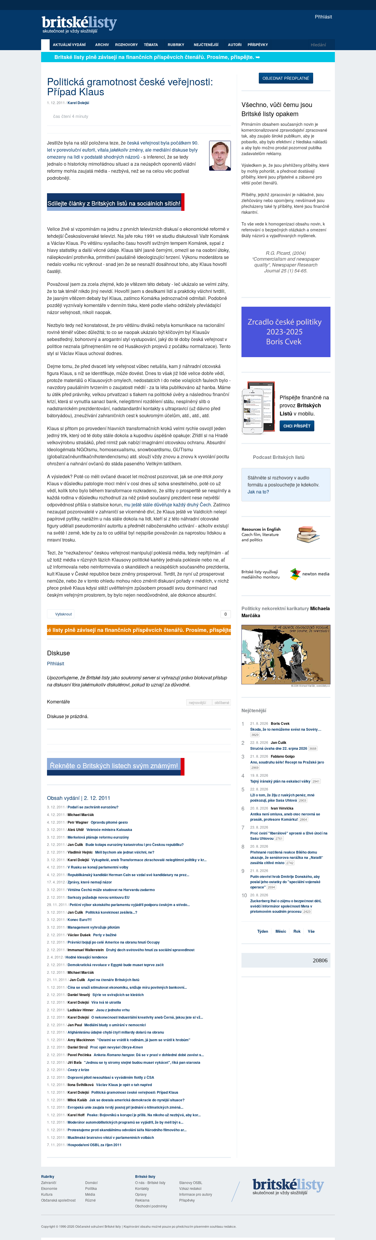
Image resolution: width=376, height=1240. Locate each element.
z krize (78, 1069)
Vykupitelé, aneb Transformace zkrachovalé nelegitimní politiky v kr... (149, 859)
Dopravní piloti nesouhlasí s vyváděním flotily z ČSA (111, 1077)
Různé (90, 1199)
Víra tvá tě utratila (106, 1002)
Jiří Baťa (75, 1062)
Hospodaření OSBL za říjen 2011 (95, 1144)
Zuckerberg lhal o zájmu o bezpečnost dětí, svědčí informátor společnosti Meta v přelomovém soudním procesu (285, 906)
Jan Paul (75, 1024)
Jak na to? (258, 491)
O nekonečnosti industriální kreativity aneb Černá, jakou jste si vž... (147, 1017)
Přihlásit (323, 16)
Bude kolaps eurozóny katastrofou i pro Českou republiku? (134, 844)
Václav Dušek (79, 934)
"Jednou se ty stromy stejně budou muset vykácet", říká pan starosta (142, 1062)
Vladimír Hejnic (80, 852)
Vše (311, 931)
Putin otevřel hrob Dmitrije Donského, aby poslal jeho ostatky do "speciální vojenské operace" (285, 882)
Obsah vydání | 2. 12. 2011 (78, 797)
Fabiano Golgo (283, 756)
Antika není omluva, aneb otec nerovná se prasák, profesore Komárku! (285, 816)
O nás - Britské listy (150, 1182)
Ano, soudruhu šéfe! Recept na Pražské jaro (287, 764)
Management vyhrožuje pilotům (94, 927)
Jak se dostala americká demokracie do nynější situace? (136, 1099)
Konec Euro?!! (80, 919)
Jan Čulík (75, 844)
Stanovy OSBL (190, 1182)
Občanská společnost (58, 1199)
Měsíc (281, 931)
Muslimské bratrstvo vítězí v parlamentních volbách (111, 1137)
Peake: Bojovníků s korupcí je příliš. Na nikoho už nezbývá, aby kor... (144, 1114)
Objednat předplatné (286, 78)
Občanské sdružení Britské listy (98, 1226)
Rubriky (176, 44)
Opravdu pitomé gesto (109, 822)
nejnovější (198, 702)
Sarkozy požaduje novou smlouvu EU (99, 897)
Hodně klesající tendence (87, 957)
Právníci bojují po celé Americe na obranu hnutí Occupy (114, 942)
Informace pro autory (195, 1194)
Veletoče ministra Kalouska (109, 829)
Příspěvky (258, 44)
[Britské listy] (115, 202)
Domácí (91, 1182)
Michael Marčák (81, 814)
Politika (91, 1188)
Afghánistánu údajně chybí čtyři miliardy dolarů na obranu (116, 1032)
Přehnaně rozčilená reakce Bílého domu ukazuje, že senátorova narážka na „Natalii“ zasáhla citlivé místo (286, 857)
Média (90, 1194)
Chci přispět (296, 426)
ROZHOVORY (126, 44)
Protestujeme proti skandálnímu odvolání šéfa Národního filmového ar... (127, 1129)
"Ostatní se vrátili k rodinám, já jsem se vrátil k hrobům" (143, 1039)
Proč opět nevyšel (116, 1047)
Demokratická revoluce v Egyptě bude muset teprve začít (116, 964)
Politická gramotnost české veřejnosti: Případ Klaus (134, 1092)
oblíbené (222, 702)
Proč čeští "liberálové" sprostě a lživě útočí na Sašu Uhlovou (289, 835)
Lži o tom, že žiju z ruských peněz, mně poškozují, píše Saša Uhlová (282, 797)
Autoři (234, 44)
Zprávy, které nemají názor (90, 882)
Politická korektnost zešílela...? (111, 912)
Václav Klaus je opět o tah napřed (124, 1084)
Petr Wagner (78, 822)
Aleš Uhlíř (76, 829)
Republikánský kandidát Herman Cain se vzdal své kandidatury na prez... (128, 874)
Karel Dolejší (78, 102)
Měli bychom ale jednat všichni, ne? (124, 852)
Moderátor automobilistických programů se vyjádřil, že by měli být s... (125, 1122)
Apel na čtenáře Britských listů (113, 979)
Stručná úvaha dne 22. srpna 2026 (283, 748)
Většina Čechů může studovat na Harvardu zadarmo (111, 889)
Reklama (142, 1199)
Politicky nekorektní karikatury (285, 612)
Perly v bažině (105, 934)
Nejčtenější (253, 710)
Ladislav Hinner (81, 1009)
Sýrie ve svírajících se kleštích (118, 994)
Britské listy (82, 25)
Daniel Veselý (79, 994)
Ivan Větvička (282, 808)
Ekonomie (49, 1188)
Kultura (47, 1194)
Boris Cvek (280, 723)
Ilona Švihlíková (81, 1084)
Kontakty (142, 1188)
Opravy (141, 1194)
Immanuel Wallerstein (86, 949)
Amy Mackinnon (81, 1039)
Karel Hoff (76, 1114)
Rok (297, 931)
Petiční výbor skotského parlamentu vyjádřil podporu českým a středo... (130, 904)
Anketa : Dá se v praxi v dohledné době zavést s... (149, 1054)
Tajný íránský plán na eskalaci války (285, 781)
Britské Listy (288, 1187)
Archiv (102, 44)
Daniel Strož (78, 1047)
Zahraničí (48, 1182)
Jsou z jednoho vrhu (113, 1009)
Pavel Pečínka (79, 1054)
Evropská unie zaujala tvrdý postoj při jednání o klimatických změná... (125, 1107)
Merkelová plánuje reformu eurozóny (98, 837)
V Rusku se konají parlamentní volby (98, 867)
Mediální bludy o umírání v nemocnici (115, 1024)
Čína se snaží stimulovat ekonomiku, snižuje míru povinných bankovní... (127, 987)
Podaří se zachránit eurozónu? (93, 807)
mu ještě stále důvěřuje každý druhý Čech (167, 504)
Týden (262, 931)
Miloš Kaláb (77, 1099)
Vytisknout (63, 613)
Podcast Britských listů (279, 457)
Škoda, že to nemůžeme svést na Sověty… (285, 732)
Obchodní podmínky (151, 1205)
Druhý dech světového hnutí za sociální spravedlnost (150, 949)
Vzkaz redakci (190, 1188)
